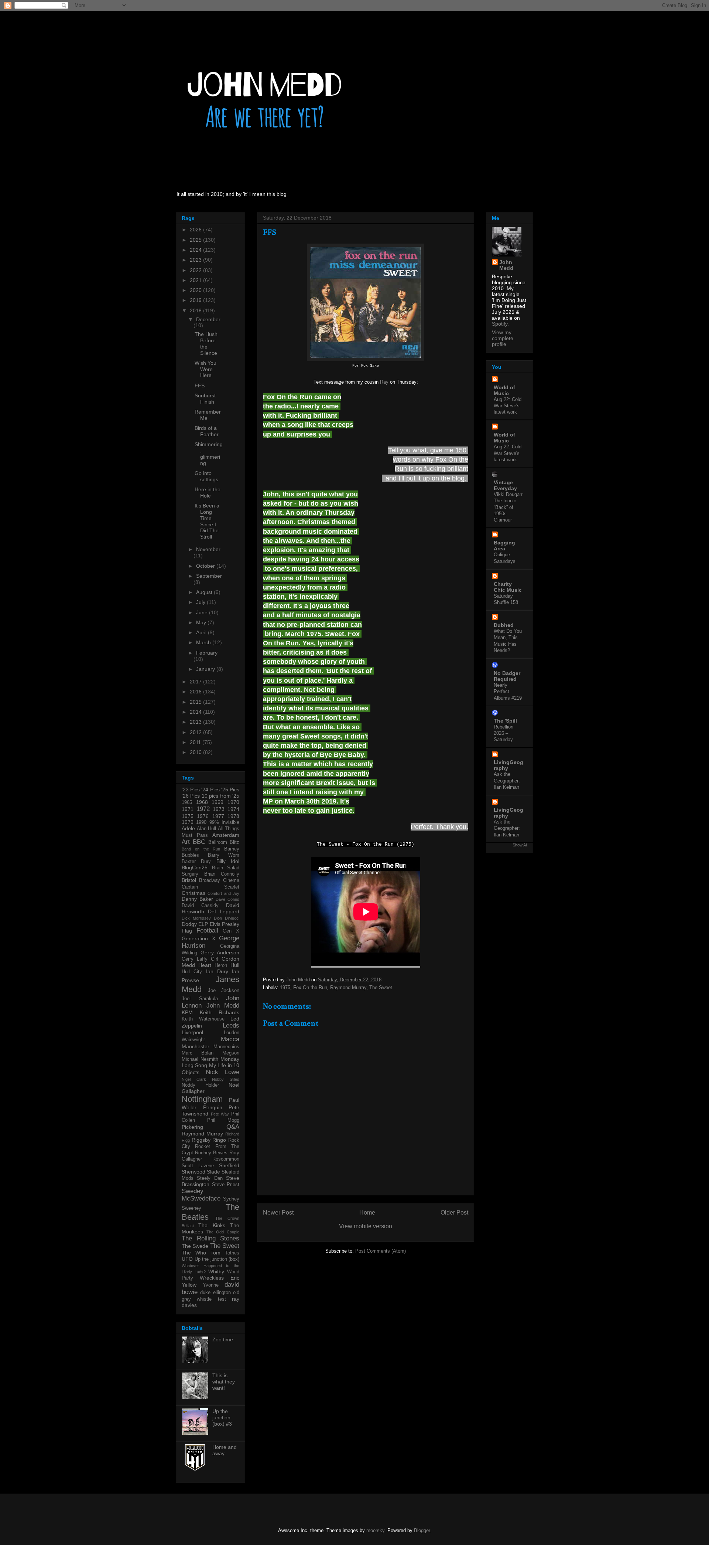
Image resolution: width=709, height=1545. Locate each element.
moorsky (375, 1530)
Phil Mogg (223, 1120)
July (201, 602)
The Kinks (211, 1225)
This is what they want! (223, 1381)
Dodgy (189, 924)
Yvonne (211, 1285)
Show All (520, 845)
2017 (196, 682)
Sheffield (229, 1165)
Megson (230, 1053)
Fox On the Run (310, 987)
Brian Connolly (222, 874)
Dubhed (504, 625)
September (209, 576)
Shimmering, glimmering (209, 453)
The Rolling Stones (210, 1238)
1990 (201, 822)
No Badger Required (507, 676)
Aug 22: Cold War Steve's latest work (507, 406)
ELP (203, 924)
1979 (187, 822)
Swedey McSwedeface (201, 1195)
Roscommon (225, 1159)
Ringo (219, 1140)
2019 (196, 300)
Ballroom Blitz (223, 842)
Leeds (231, 1025)
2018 (196, 310)
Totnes (232, 1253)
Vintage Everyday (505, 485)
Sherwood (193, 1172)
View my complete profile (502, 338)
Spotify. (500, 324)
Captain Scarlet (210, 887)
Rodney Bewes (211, 1152)
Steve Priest (226, 1184)
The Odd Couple (222, 1232)
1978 (233, 816)
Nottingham (202, 1099)
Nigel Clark (194, 1079)
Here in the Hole (207, 492)
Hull (234, 965)
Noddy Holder (200, 1085)
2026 (196, 229)
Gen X (231, 931)
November (208, 549)
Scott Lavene (198, 1165)
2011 (196, 742)
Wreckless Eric (219, 1278)
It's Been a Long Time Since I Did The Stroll (207, 521)
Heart (204, 965)
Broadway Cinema (219, 880)
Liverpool (192, 1032)
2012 (196, 732)
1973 (219, 809)
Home (367, 1212)
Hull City (192, 971)
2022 (196, 270)
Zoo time (222, 1339)
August (205, 592)
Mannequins (226, 1046)
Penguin (212, 1107)
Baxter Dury (196, 861)
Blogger (422, 1530)
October (206, 566)
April (202, 632)
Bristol (189, 880)
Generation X (198, 938)
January (206, 669)
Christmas (193, 893)
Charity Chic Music (508, 587)
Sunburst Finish (205, 399)
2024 (196, 250)
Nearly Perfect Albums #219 (508, 691)
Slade (213, 1172)
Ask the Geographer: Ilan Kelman (507, 780)
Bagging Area (504, 545)
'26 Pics (191, 796)
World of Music (504, 390)
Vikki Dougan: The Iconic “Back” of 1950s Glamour (509, 507)
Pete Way (220, 1114)
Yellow (189, 1285)
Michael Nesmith (200, 1059)
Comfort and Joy (223, 893)
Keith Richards (219, 1012)
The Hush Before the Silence (206, 343)
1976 (203, 816)
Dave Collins (227, 899)
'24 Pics (210, 789)
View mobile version (365, 1226)
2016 (196, 692)
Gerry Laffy (195, 959)
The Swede (195, 1246)
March (204, 642)
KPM (187, 1012)
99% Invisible (224, 822)
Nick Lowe (222, 1072)
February (207, 653)
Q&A (232, 1126)
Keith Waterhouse (203, 1019)
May (202, 622)
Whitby (216, 1271)
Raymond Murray (348, 987)
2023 (196, 260)
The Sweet (380, 987)
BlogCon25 (195, 867)
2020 (196, 290)
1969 (217, 802)
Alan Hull (206, 828)
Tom (215, 1253)
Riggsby (201, 1140)
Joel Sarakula (200, 998)
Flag (187, 931)
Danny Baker (197, 899)
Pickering (192, 1127)
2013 (196, 722)
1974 (233, 809)
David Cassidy (200, 905)
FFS (200, 385)
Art (186, 841)
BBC (199, 841)
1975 (285, 987)
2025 (196, 240)
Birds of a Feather (207, 431)
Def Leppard (223, 911)
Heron (221, 965)
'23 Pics (191, 789)
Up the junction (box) (217, 1259)
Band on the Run (201, 849)
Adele (188, 828)
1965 (187, 802)
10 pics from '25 (220, 796)
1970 (233, 802)
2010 (196, 752)
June (202, 612)
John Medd (223, 1005)
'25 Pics (230, 789)
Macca (230, 1039)
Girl (214, 959)
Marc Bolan (197, 1053)
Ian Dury (217, 971)
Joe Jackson (223, 990)
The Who (194, 1253)
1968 (202, 802)
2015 (196, 702)
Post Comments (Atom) (380, 1251)
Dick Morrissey (196, 918)
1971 (187, 809)
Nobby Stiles (225, 1079)
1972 (203, 808)
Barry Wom (223, 855)
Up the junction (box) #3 (222, 1417)
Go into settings (206, 476)
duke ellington (215, 1292)
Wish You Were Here (205, 369)
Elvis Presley (224, 924)
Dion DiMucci (226, 918)
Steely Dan (209, 1178)
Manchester (195, 1046)
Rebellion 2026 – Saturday (503, 733)
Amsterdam (225, 835)
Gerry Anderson (220, 952)
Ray (384, 382)
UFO (187, 1259)
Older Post (454, 1212)
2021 (196, 280)
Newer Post (278, 1212)
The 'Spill (505, 721)
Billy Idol (227, 861)
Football (207, 930)
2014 (196, 712)
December (208, 319)
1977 (218, 816)
